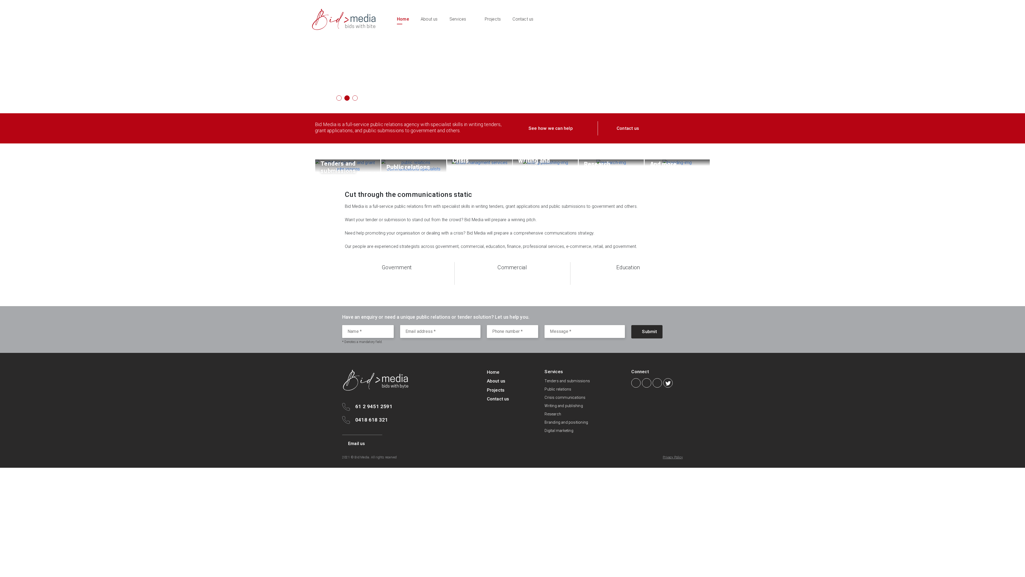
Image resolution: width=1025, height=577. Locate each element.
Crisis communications (565, 397)
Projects (493, 19)
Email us (356, 443)
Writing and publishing (564, 406)
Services (458, 19)
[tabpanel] (512, 56)
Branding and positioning (566, 422)
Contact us (522, 19)
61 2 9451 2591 (373, 406)
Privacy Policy (673, 457)
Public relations (558, 389)
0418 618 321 (371, 420)
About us (429, 19)
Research (553, 414)
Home (403, 19)
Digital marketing (559, 430)
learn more (353, 74)
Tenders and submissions (567, 381)
